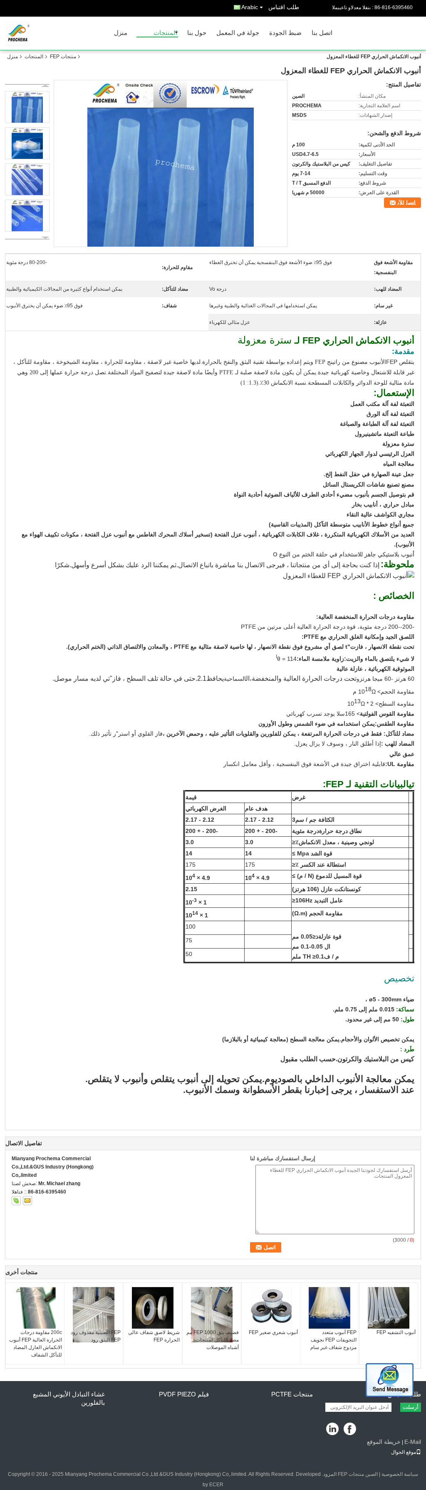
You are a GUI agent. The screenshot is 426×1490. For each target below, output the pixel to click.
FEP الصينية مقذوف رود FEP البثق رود (96, 1336)
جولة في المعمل (237, 33)
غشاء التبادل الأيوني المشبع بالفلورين (69, 1398)
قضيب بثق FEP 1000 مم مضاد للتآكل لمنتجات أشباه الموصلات (212, 1339)
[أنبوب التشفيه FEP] (388, 1308)
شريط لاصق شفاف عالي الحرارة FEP (154, 1336)
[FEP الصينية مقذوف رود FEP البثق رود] (93, 1314)
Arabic (249, 7)
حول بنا (196, 33)
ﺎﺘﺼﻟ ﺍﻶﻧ (407, 203)
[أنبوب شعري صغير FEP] (271, 1308)
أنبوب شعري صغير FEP (273, 1332)
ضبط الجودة (285, 33)
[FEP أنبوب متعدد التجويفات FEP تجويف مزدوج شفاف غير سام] (329, 1308)
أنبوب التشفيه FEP (396, 1332)
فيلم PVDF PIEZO (184, 1394)
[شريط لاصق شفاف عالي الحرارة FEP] (153, 1308)
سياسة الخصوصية (399, 1474)
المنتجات (165, 33)
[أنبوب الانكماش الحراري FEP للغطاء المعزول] (171, 163)
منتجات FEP (63, 56)
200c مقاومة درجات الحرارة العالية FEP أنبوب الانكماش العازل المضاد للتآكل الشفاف (35, 1343)
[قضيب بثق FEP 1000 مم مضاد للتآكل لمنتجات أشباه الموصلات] (212, 1314)
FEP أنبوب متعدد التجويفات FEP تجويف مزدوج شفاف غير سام (333, 1339)
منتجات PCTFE (292, 1394)
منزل (120, 33)
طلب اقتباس (283, 7)
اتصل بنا (322, 33)
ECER (216, 1485)
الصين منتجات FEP (358, 1474)
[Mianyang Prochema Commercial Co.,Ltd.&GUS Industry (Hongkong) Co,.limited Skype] (16, 1200)
